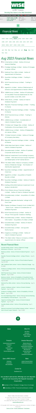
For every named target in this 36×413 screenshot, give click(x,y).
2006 (15, 45)
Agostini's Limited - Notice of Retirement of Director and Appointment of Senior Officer (19, 88)
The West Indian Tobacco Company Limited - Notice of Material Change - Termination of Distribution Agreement (19, 165)
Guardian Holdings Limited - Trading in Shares (17, 78)
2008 (7, 45)
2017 (6, 42)
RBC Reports (27, 349)
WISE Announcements (27, 362)
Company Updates (27, 344)
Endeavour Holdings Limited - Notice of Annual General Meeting (18, 268)
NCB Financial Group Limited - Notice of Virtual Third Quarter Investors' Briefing (18, 213)
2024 (10, 38)
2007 (11, 45)
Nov (3, 52)
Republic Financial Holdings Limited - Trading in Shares (20, 106)
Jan (3, 50)
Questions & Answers (27, 354)
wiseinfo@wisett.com (18, 402)
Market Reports (27, 343)
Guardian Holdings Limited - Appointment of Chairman (19, 171)
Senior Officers (27, 334)
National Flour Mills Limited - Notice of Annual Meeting (15, 283)
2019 (31, 38)
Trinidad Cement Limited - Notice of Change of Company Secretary (19, 136)
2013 (21, 42)
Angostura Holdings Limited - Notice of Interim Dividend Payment (17, 234)
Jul (22, 50)
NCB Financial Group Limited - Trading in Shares (18, 83)
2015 (14, 42)
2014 (17, 42)
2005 (18, 45)
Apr (12, 50)
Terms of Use (9, 408)
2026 (3, 38)
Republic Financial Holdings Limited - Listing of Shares (19, 141)
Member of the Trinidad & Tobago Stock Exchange (19, 385)
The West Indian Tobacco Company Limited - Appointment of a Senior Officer (19, 239)
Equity (9, 346)
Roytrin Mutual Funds (9, 351)
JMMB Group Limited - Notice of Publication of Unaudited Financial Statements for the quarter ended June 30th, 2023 (19, 94)
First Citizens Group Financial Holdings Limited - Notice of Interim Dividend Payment (19, 191)
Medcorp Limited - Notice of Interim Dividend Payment (15, 251)
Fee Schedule (9, 364)
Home (9, 329)
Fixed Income (9, 347)
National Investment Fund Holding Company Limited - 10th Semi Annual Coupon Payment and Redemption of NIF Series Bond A (19, 157)
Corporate (9, 362)
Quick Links (27, 352)
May (15, 50)
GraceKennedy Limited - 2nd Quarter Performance (17, 229)
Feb (6, 50)
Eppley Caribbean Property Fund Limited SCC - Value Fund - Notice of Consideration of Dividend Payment (19, 207)
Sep (29, 50)
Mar (9, 50)
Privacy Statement (18, 408)
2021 (23, 38)
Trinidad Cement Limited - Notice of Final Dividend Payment (17, 260)
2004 (22, 45)
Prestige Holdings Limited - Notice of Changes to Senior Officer (20, 68)
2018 (3, 42)
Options (9, 349)
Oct (32, 50)
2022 (19, 38)
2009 (3, 45)
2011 (28, 42)
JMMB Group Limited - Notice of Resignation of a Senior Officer (19, 131)
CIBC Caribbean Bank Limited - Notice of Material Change (16, 264)
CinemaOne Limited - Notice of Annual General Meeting (17, 63)
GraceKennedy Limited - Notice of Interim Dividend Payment (18, 224)
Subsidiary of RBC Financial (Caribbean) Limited (19, 388)
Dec (6, 52)
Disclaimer (27, 408)
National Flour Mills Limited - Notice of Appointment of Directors (17, 73)
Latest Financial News (27, 361)
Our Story (27, 331)
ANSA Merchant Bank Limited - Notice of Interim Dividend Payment (18, 146)
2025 (7, 38)
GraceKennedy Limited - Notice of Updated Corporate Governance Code (19, 151)
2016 (10, 42)
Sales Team (27, 336)
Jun (19, 50)
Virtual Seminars (27, 351)
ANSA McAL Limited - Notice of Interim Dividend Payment (17, 101)
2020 (27, 38)
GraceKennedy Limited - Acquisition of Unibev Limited (20, 196)
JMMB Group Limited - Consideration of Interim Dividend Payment (18, 121)
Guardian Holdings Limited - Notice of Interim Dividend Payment (20, 181)
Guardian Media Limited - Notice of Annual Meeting (14, 304)
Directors (27, 333)
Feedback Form (18, 371)
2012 (24, 42)
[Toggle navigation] (18, 25)
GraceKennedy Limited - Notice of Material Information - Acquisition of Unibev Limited (19, 219)
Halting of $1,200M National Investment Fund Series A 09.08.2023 (19, 186)
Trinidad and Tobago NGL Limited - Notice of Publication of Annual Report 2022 (19, 126)
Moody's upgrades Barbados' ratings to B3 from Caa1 (18, 201)
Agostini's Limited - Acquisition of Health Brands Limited (18, 176)
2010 (31, 42)
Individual (9, 361)
